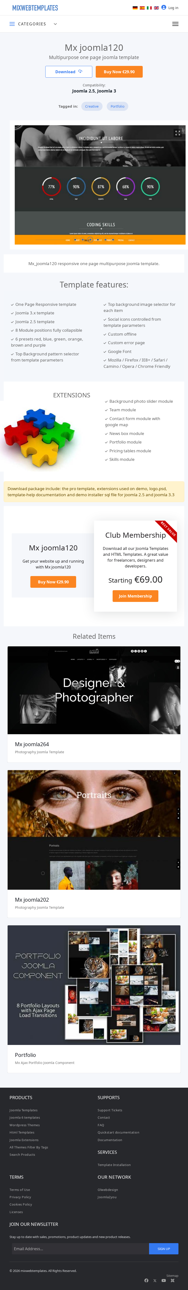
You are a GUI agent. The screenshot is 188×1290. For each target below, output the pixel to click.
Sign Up (164, 1249)
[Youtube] (164, 1280)
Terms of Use (20, 1189)
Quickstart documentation (118, 1132)
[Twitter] (155, 1280)
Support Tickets (110, 1110)
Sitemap (172, 1275)
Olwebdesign (108, 1189)
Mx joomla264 (32, 744)
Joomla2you (107, 1197)
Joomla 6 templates (25, 1117)
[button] (75, 239)
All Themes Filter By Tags (29, 1147)
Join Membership (135, 596)
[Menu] (175, 24)
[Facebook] (146, 1280)
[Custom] (172, 1280)
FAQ (101, 1125)
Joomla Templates (23, 1110)
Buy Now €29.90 (119, 71)
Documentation (110, 1140)
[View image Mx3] (171, 133)
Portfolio (117, 106)
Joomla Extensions (24, 1140)
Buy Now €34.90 (94, 992)
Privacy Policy (20, 1197)
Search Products (22, 1154)
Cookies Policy (21, 1204)
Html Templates (22, 1132)
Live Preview (94, 683)
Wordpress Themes (25, 1125)
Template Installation (114, 1165)
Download (65, 71)
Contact (104, 1117)
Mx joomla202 (32, 899)
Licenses (16, 1212)
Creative (92, 106)
